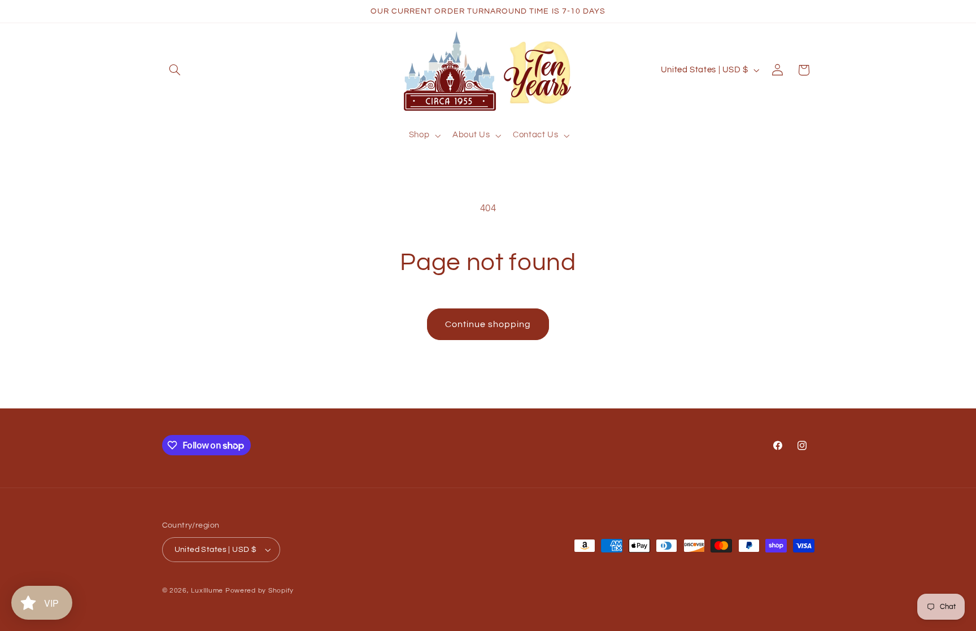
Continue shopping (488, 324)
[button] (175, 70)
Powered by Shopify (259, 591)
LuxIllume (207, 591)
